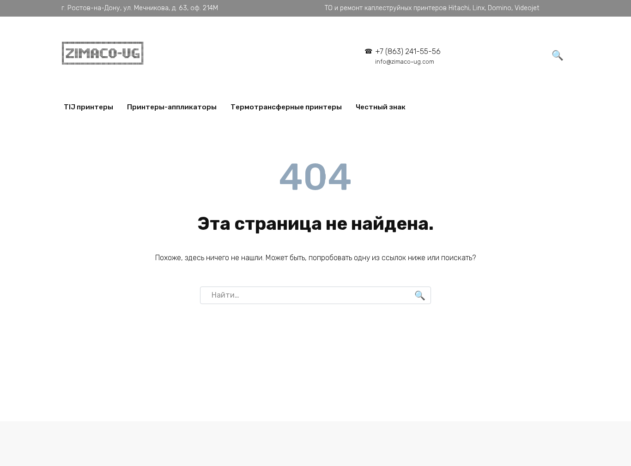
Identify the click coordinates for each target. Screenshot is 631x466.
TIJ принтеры (88, 107)
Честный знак (381, 107)
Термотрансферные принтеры (286, 107)
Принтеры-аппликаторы (172, 107)
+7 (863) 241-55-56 (407, 56)
